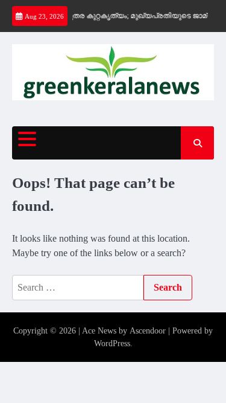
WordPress (112, 343)
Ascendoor (148, 330)
